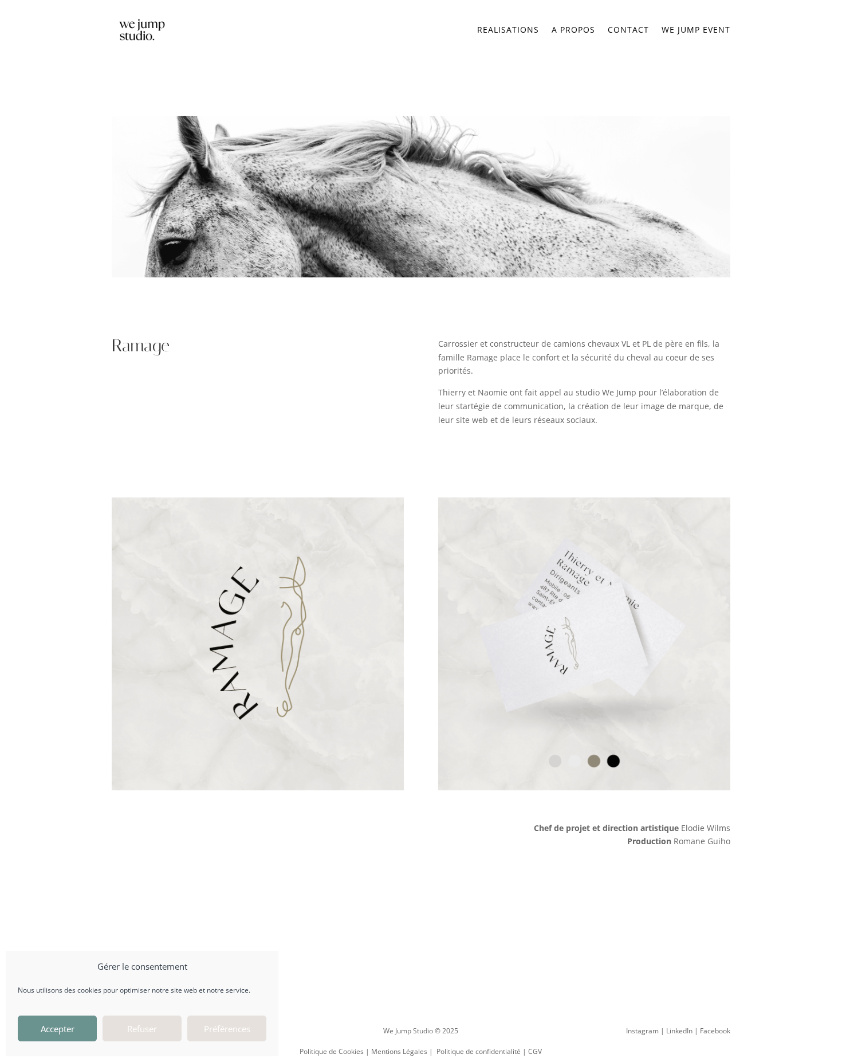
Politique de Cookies (332, 1051)
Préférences (227, 1028)
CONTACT (628, 29)
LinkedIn (679, 1031)
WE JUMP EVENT (696, 29)
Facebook (715, 1031)
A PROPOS (573, 29)
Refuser (142, 1028)
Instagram (642, 1031)
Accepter (57, 1028)
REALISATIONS (508, 29)
